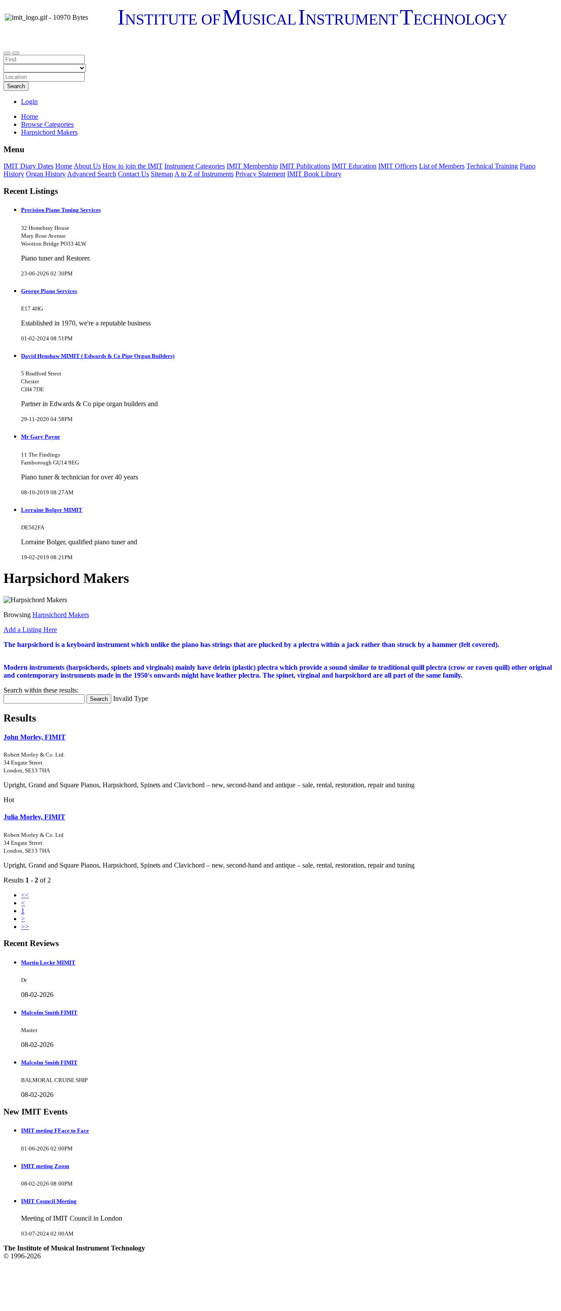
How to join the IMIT (133, 166)
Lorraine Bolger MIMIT (51, 510)
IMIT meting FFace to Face (55, 1130)
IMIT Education (354, 166)
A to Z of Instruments (204, 174)
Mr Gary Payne (40, 436)
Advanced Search (91, 174)
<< (25, 895)
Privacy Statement (260, 174)
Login (29, 101)
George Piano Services (49, 291)
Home (29, 116)
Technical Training (492, 166)
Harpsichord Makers (60, 614)
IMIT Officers (397, 166)
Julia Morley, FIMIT (34, 817)
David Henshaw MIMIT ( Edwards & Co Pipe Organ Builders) (97, 356)
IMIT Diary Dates (28, 166)
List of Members (442, 166)
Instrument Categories (194, 166)
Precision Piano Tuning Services (61, 210)
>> (25, 926)
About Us (87, 166)
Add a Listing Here (30, 629)
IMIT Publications (305, 166)
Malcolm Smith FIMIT (49, 1012)
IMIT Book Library (314, 174)
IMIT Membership (252, 166)
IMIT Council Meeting (49, 1201)
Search (16, 86)
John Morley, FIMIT (35, 737)
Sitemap (162, 174)
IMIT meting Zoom (45, 1166)
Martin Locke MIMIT (48, 962)
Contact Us (133, 174)
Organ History (46, 174)
